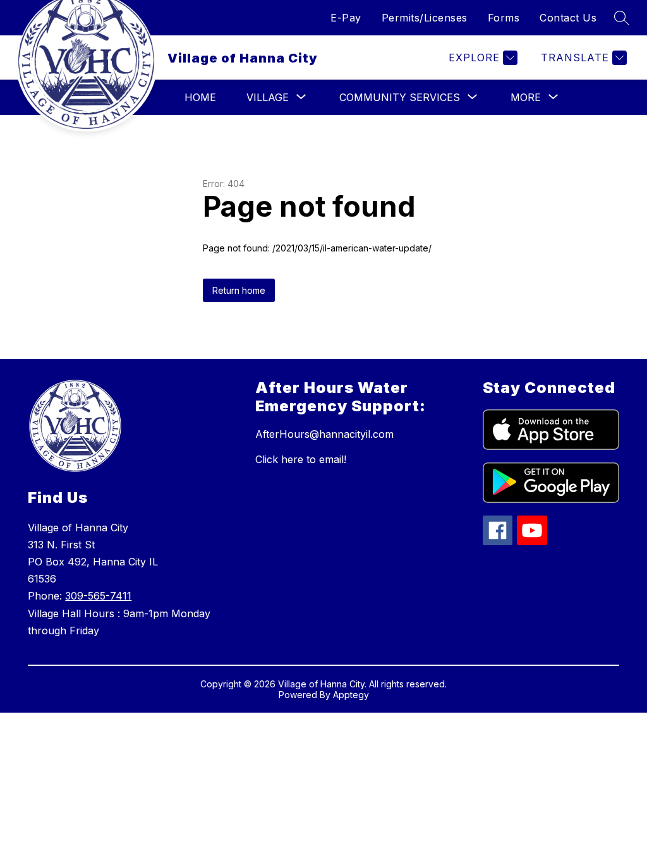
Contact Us (568, 17)
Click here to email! (300, 459)
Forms (504, 17)
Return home (238, 290)
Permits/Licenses (425, 17)
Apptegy (351, 694)
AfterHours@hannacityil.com (324, 434)
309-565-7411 (98, 595)
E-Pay (345, 17)
